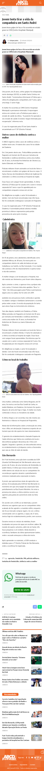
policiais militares (33, 558)
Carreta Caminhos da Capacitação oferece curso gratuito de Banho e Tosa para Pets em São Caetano (14, 701)
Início (3, 14)
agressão (11, 558)
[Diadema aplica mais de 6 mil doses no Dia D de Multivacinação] (36, 714)
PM (25, 558)
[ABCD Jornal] (22, 3)
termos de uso (30, 595)
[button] (4, 3)
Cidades (7, 14)
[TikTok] (40, 757)
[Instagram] (38, 757)
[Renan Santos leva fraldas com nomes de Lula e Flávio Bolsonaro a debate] (36, 682)
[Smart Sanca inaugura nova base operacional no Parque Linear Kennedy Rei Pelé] (36, 671)
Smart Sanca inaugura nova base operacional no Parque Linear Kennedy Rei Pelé (15, 670)
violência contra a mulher (28, 561)
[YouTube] (32, 757)
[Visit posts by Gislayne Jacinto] (4, 42)
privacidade (7, 596)
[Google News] (35, 757)
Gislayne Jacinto (14, 40)
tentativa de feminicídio (10, 561)
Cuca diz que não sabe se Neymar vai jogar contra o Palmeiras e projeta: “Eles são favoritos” (14, 638)
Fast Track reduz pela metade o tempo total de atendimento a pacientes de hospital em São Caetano (15, 738)
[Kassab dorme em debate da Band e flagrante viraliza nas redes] (36, 650)
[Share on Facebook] (7, 35)
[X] (29, 757)
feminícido (19, 558)
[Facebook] (27, 757)
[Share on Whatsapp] (10, 35)
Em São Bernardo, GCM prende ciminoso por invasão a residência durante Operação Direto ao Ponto (14, 725)
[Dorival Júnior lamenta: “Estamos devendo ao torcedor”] (36, 660)
